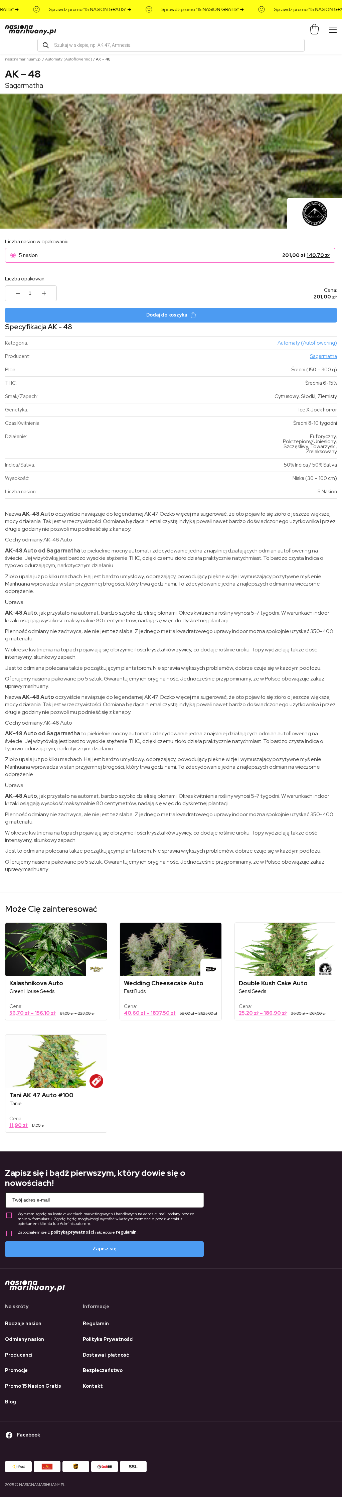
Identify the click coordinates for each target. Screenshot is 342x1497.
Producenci (18, 1355)
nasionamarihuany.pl (23, 59)
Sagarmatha (24, 85)
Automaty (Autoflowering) (68, 59)
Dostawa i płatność (106, 1355)
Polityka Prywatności (108, 1339)
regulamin (126, 1232)
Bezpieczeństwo (103, 1370)
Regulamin (96, 1324)
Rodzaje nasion (23, 1324)
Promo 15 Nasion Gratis (33, 1386)
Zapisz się (105, 1249)
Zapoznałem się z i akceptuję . (78, 1232)
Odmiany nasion (24, 1339)
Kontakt (93, 1386)
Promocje (16, 1370)
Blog (10, 1402)
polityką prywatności (72, 1232)
